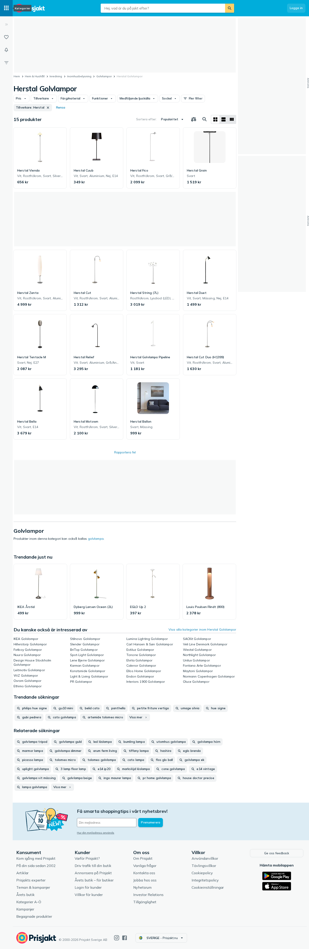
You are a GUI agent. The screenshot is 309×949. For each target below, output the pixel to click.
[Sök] (229, 8)
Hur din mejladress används (95, 832)
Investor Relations (148, 894)
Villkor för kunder (89, 894)
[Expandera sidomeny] (6, 24)
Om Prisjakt (142, 858)
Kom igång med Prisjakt (35, 858)
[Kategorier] (6, 8)
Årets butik (25, 894)
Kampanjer (25, 909)
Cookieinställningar (208, 887)
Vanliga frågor (144, 865)
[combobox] (163, 8)
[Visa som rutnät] (215, 119)
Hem (17, 76)
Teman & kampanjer (33, 887)
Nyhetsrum (142, 887)
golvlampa (96, 539)
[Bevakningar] (6, 49)
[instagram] (117, 938)
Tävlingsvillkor (204, 865)
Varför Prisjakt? (87, 858)
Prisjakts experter (30, 880)
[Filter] (6, 62)
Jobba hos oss (145, 880)
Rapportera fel (125, 452)
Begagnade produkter (34, 916)
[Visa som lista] (223, 119)
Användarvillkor (205, 858)
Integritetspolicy (205, 880)
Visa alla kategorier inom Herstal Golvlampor (202, 629)
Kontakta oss (144, 873)
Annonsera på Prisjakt (93, 873)
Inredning (56, 76)
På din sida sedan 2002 (36, 865)
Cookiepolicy (202, 873)
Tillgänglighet (144, 902)
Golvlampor (104, 76)
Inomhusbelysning (79, 76)
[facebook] (124, 938)
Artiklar (22, 873)
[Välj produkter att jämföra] (193, 119)
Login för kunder (88, 887)
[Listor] (6, 37)
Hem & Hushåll (35, 76)
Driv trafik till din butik (93, 865)
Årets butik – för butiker (94, 880)
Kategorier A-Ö (28, 902)
